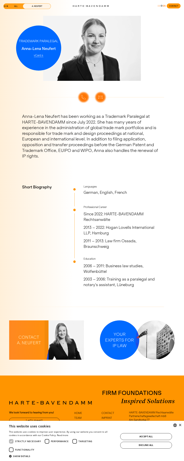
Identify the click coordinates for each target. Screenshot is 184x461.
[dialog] (92, 441)
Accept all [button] (146, 436)
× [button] (180, 425)
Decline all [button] (146, 445)
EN (164, 5)
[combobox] (175, 425)
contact (173, 6)
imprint (107, 418)
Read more (62, 435)
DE (159, 5)
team (78, 418)
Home (78, 413)
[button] (62, 456)
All (16, 6)
